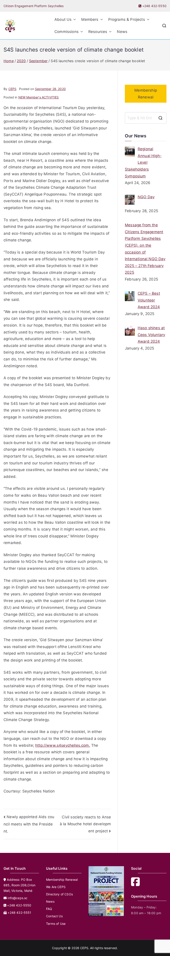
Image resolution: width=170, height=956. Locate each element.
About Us (62, 19)
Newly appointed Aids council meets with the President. (29, 824)
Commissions (66, 31)
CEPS (12, 89)
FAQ (49, 909)
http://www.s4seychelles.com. (62, 745)
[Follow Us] (137, 884)
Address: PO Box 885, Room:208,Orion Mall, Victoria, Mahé (19, 885)
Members (89, 19)
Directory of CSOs (59, 894)
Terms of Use (56, 923)
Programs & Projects (126, 19)
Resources (97, 31)
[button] (73, 19)
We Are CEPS (56, 887)
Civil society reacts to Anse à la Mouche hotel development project (85, 824)
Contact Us (54, 916)
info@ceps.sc (17, 898)
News (122, 31)
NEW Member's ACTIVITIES (38, 97)
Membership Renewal (145, 93)
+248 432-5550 (153, 6)
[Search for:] (145, 117)
